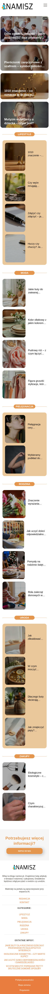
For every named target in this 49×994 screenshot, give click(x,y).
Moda (24, 272)
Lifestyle (24, 134)
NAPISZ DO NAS (24, 851)
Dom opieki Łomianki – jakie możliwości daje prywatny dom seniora (24, 36)
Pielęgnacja (24, 406)
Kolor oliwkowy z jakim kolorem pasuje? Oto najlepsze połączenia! (37, 321)
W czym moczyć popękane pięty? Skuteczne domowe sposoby (33, 668)
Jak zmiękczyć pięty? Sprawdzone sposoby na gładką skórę (36, 729)
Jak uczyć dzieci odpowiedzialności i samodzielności (37, 533)
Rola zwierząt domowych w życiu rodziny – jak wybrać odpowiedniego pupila (36, 594)
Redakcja (24, 899)
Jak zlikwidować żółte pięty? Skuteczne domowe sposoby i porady (34, 637)
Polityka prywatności (24, 980)
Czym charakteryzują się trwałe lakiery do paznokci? (37, 805)
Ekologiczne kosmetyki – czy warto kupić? (37, 774)
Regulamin (24, 990)
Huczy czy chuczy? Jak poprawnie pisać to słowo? (35, 245)
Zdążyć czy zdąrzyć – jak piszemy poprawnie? (35, 215)
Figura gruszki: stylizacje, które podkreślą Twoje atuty (37, 382)
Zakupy (24, 756)
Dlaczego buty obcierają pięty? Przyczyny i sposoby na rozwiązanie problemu (36, 698)
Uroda (24, 617)
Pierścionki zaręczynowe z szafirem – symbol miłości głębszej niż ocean (23, 64)
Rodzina (24, 484)
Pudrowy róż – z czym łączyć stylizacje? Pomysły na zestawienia (37, 352)
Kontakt (24, 902)
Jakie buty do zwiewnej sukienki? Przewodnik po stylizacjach (36, 291)
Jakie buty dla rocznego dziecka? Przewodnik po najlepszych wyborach (24, 947)
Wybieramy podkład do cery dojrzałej (35, 457)
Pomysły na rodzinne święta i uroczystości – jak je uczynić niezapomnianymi (37, 563)
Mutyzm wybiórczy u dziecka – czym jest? (19, 121)
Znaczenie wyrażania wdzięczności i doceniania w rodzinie (36, 502)
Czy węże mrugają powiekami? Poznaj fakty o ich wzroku (36, 184)
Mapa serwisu (24, 985)
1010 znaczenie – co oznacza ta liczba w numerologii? (18, 93)
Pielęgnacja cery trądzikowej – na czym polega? (35, 426)
